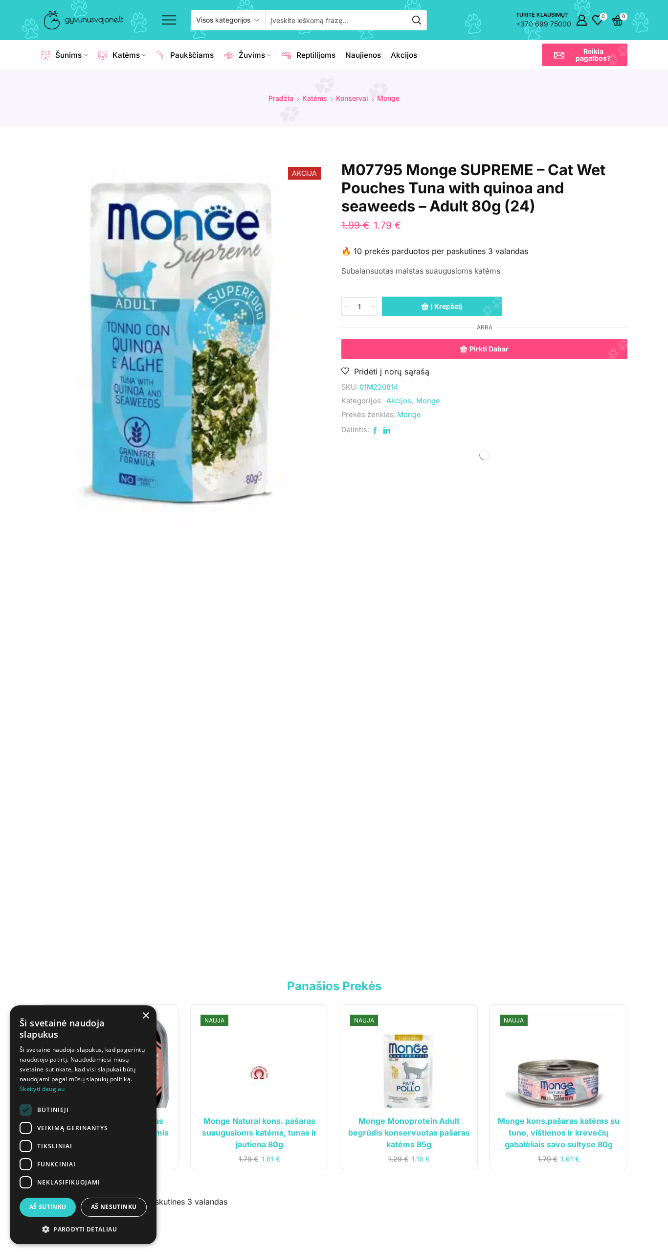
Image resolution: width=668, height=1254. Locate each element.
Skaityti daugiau (42, 1089)
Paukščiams (192, 55)
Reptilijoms (315, 55)
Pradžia (280, 98)
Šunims (68, 55)
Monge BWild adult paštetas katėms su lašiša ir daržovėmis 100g (107, 769)
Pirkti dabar (489, 349)
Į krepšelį (446, 306)
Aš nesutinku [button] (114, 1207)
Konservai (352, 98)
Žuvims (252, 55)
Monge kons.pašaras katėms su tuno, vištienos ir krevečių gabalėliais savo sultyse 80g (561, 769)
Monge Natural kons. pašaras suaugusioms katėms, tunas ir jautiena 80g (258, 769)
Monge (388, 98)
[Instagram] (503, 1156)
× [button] (145, 1016)
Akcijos (404, 55)
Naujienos (363, 55)
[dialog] (83, 1124)
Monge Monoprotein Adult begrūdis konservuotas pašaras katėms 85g (409, 769)
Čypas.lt (613, 1237)
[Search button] (416, 20)
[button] (584, 55)
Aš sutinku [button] (48, 1207)
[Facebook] (485, 1156)
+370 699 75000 (543, 24)
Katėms (126, 55)
